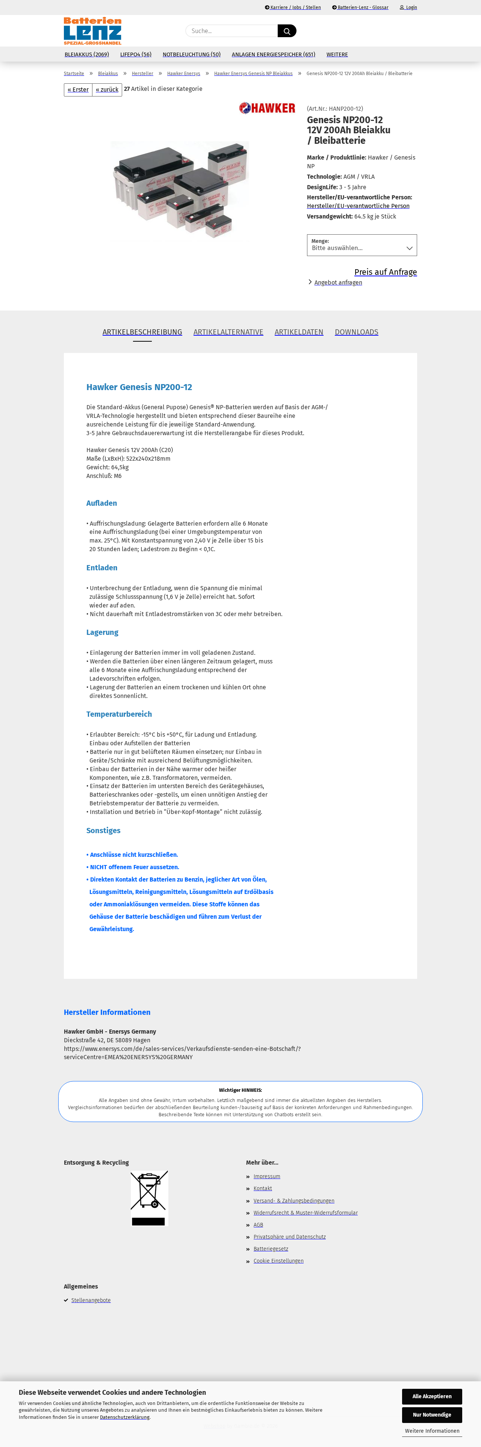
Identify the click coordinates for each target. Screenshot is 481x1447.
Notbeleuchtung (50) (192, 54)
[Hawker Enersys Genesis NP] (179, 189)
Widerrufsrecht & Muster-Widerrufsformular (306, 1213)
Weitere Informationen (432, 1431)
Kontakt (263, 1188)
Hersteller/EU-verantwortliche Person (358, 206)
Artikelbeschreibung (142, 331)
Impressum (267, 1176)
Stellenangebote (91, 1300)
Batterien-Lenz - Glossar (363, 7)
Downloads (356, 331)
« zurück (107, 89)
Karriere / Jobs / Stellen (295, 7)
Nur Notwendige (432, 1415)
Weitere (337, 54)
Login (410, 7)
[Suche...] (287, 30)
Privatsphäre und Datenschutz (290, 1237)
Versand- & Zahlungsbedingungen (294, 1201)
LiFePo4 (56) (135, 54)
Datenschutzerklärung (125, 1417)
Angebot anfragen (338, 282)
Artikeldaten (299, 331)
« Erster (78, 89)
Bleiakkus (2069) (87, 54)
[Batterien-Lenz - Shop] (92, 31)
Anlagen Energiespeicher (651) (273, 54)
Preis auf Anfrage (385, 272)
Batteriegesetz (271, 1249)
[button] (413, 31)
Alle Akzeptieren (432, 1396)
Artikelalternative (228, 331)
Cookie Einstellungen (279, 1261)
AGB (258, 1225)
